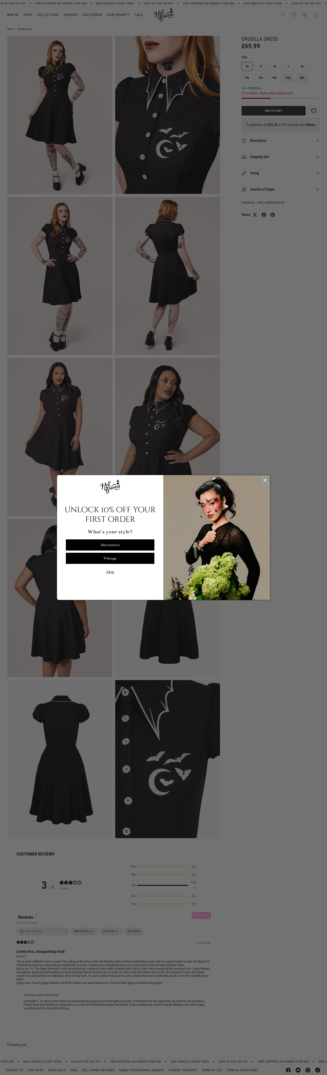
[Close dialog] (264, 480)
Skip (110, 572)
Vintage (110, 558)
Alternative (110, 545)
